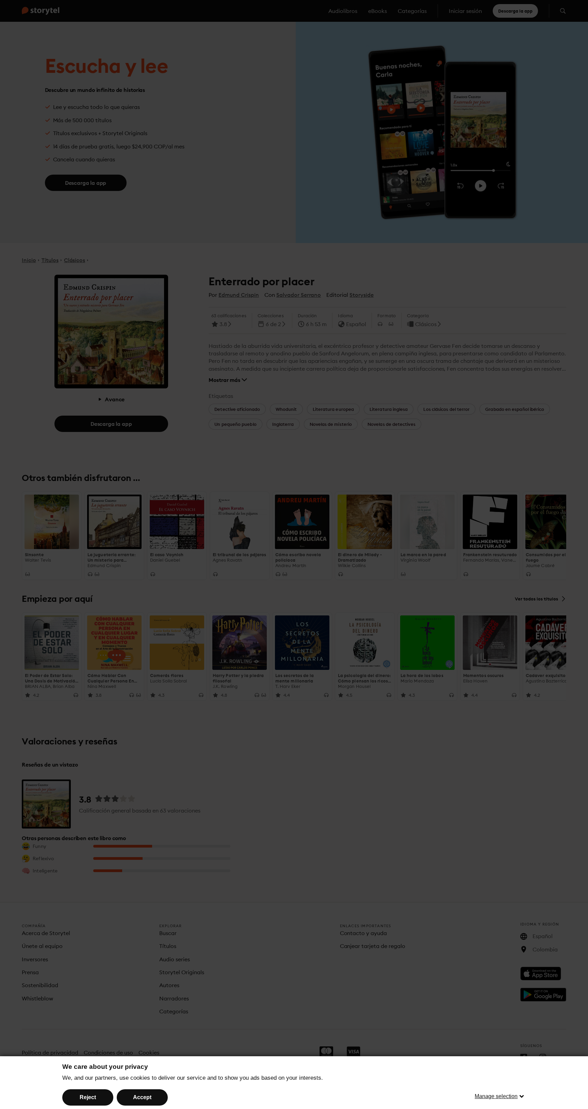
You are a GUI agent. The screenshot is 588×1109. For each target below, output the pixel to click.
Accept (142, 1097)
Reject (88, 1097)
